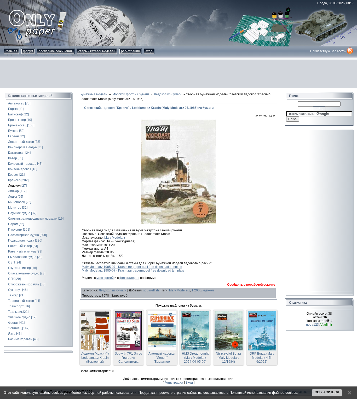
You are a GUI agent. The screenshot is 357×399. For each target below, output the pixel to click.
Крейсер (14, 180)
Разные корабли (20, 339)
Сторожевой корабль (23, 284)
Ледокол (14, 185)
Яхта (11, 334)
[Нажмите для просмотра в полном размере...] (178, 223)
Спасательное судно (23, 273)
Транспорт (16, 306)
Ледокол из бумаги (112, 290)
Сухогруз (14, 290)
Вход (149, 51)
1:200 (196, 290)
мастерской (105, 278)
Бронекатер (17, 120)
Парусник (15, 229)
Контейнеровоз (19, 169)
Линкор (13, 191)
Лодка (12, 196)
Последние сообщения (56, 51)
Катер (12, 158)
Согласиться (327, 392)
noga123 (312, 324)
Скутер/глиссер (19, 268)
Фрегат (13, 323)
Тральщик (15, 312)
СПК (11, 279)
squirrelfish (151, 290)
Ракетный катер (20, 246)
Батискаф (15, 114)
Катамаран (16, 153)
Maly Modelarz (114, 237)
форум (28, 51)
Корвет (13, 175)
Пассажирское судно (23, 235)
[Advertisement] (178, 74)
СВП (11, 262)
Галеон (13, 136)
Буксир (13, 131)
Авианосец (16, 103)
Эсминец (14, 328)
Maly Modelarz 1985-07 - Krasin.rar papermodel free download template (133, 270)
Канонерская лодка (22, 147)
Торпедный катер (21, 301)
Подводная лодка (21, 240)
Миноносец (16, 202)
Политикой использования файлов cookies (263, 393)
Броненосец (17, 125)
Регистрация (130, 51)
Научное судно (19, 213)
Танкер (13, 295)
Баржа (13, 109)
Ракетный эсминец (22, 251)
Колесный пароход (22, 164)
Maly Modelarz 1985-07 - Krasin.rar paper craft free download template (132, 267)
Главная (11, 51)
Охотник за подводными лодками (32, 218)
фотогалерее (129, 278)
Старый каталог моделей (96, 51)
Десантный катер (21, 142)
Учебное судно (19, 317)
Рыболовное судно (22, 257)
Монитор (14, 207)
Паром (13, 224)
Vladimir (326, 324)
